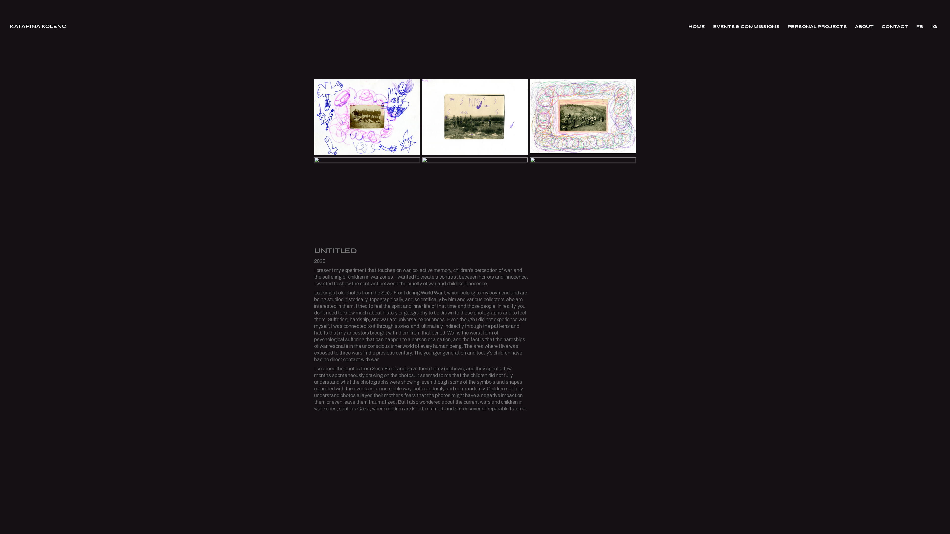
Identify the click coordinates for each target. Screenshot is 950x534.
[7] (367, 196)
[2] (475, 117)
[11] (583, 116)
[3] (475, 195)
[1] (367, 117)
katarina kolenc (38, 26)
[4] (583, 195)
